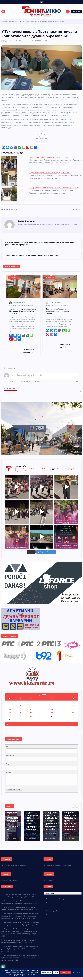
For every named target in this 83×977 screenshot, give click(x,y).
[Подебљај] (12, 381)
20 (41, 713)
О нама (48, 915)
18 (20, 713)
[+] (41, 381)
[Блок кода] (32, 381)
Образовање (23, 41)
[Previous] (73, 806)
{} (38, 381)
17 (10, 713)
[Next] (76, 806)
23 (73, 713)
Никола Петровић (19, 303)
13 (41, 709)
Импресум (76, 11)
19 (31, 713)
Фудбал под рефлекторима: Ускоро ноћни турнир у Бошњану (13, 819)
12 (31, 709)
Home (3, 21)
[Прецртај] (21, 381)
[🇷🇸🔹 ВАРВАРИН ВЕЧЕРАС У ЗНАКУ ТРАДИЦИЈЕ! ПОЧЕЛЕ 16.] (17, 487)
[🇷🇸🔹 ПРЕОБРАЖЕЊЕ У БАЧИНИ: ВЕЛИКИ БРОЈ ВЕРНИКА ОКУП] (17, 537)
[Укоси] (15, 381)
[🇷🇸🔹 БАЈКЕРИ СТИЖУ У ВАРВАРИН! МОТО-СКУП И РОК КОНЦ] (42, 537)
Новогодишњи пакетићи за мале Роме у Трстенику (48, 157)
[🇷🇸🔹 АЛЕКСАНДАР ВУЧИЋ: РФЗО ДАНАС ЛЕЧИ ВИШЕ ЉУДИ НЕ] (66, 512)
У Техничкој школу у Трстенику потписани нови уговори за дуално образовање (36, 21)
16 (73, 709)
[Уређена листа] (24, 381)
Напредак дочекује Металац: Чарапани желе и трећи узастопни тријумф (69, 819)
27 (41, 716)
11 (20, 709)
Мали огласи (50, 907)
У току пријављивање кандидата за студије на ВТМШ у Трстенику (54, 188)
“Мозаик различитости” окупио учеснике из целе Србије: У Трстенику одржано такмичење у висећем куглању (20, 957)
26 (31, 716)
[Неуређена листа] (27, 381)
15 (62, 709)
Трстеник (77, 210)
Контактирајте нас (14, 789)
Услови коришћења (53, 911)
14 (52, 709)
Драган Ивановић (11, 41)
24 (10, 716)
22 (62, 713)
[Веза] (35, 381)
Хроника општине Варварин (56, 899)
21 (52, 713)
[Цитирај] (29, 381)
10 (10, 709)
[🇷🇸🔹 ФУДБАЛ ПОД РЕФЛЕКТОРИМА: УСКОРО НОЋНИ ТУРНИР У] (66, 537)
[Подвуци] (18, 381)
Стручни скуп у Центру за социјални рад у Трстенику (49, 172)
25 (20, 716)
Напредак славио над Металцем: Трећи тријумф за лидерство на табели (51, 820)
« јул (7, 724)
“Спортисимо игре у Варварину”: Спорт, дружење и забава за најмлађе (32, 820)
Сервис (48, 903)
